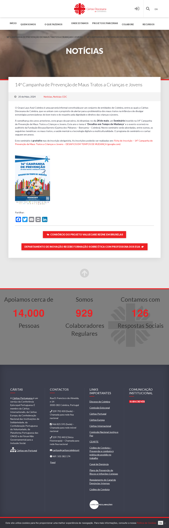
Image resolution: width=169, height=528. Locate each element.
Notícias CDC (60, 96)
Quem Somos (28, 24)
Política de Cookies (146, 523)
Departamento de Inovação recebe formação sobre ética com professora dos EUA (82, 246)
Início (13, 23)
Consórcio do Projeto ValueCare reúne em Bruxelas (86, 234)
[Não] (165, 523)
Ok (160, 523)
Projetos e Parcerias (105, 23)
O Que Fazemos (53, 24)
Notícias (48, 96)
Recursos (148, 24)
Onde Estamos (79, 23)
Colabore (128, 24)
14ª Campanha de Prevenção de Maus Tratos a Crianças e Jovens (44, 37)
